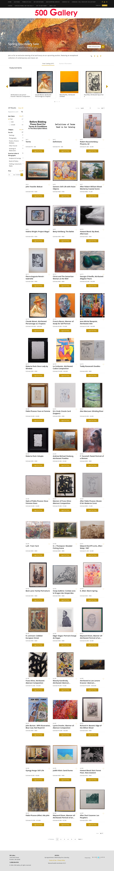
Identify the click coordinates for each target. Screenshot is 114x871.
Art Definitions (39, 1)
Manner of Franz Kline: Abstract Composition (62, 502)
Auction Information (65, 63)
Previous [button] (6, 86)
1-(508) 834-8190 (14, 862)
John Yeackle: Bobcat (34, 186)
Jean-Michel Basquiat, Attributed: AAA (88, 322)
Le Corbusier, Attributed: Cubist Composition (63, 367)
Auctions (17, 1)
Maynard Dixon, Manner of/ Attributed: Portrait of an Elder (91, 637)
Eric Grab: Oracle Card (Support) (62, 412)
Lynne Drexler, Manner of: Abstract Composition (63, 726)
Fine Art (10, 132)
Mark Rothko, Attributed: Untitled (67, 95)
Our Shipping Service (53, 1)
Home (9, 1)
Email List (52, 5)
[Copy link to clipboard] (91, 56)
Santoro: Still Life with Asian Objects (64, 187)
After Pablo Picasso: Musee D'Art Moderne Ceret (91, 502)
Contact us (65, 1)
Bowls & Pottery (13, 161)
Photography (12, 138)
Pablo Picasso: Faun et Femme (38, 411)
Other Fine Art (13, 146)
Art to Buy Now (41, 5)
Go (22, 175)
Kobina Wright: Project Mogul (37, 231)
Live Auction (15, 40)
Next (79, 839)
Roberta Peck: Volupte (34, 456)
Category (10, 129)
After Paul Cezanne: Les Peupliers (89, 816)
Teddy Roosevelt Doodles (90, 366)
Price (9, 171)
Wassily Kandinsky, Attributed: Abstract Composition (61, 682)
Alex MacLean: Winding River (91, 411)
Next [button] (107, 86)
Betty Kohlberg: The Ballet (63, 231)
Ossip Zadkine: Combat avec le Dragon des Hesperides (64, 592)
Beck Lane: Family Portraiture (38, 591)
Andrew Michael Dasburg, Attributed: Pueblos (63, 457)
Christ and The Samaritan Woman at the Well (63, 277)
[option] (20, 84)
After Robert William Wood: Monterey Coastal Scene (91, 187)
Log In (104, 5)
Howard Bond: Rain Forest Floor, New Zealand (90, 771)
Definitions (57, 142)
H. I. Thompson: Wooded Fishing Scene (62, 547)
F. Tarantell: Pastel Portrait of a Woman (92, 457)
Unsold (17, 124)
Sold (17, 122)
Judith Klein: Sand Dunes (63, 770)
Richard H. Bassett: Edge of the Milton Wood (90, 726)
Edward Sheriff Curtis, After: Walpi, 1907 (91, 547)
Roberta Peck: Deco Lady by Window (37, 367)
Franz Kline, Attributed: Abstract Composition (35, 682)
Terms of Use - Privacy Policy (57, 860)
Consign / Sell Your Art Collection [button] (83, 1)
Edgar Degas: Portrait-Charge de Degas (64, 637)
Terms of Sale (26, 1)
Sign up (98, 5)
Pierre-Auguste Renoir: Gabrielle (35, 277)
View (98, 108)
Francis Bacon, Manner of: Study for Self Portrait (63, 322)
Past (16, 119)
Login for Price (38, 151)
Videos (10, 5)
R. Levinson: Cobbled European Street (34, 637)
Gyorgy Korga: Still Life (35, 770)
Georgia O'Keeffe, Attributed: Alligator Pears (91, 277)
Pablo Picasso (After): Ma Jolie (37, 815)
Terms (28, 142)
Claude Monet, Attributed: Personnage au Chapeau (43, 95)
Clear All (20, 108)
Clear (20, 116)
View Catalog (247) (94, 46)
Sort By (77, 108)
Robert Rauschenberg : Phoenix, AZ (89, 143)
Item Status (11, 116)
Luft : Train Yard (32, 546)
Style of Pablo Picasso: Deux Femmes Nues (37, 502)
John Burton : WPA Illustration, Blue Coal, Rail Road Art (38, 726)
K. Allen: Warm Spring (88, 591)
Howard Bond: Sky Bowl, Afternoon (89, 232)
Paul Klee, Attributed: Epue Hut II (93, 95)
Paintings (11, 135)
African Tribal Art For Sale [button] (24, 5)
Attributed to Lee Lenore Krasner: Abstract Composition (20, 95)
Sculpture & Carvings (15, 158)
